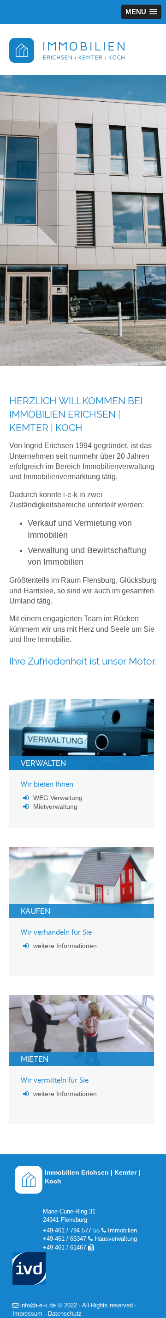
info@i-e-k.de (38, 1305)
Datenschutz (65, 1313)
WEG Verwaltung (58, 797)
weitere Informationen (65, 945)
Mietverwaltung (55, 806)
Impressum (27, 1313)
